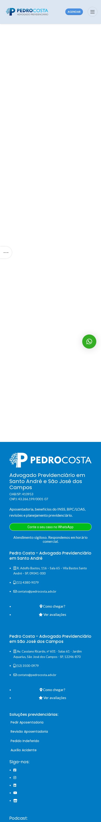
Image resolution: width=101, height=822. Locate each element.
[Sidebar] (6, 252)
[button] (89, 341)
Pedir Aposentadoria (27, 722)
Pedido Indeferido (25, 741)
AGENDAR (74, 11)
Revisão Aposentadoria (29, 731)
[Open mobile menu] (92, 11)
